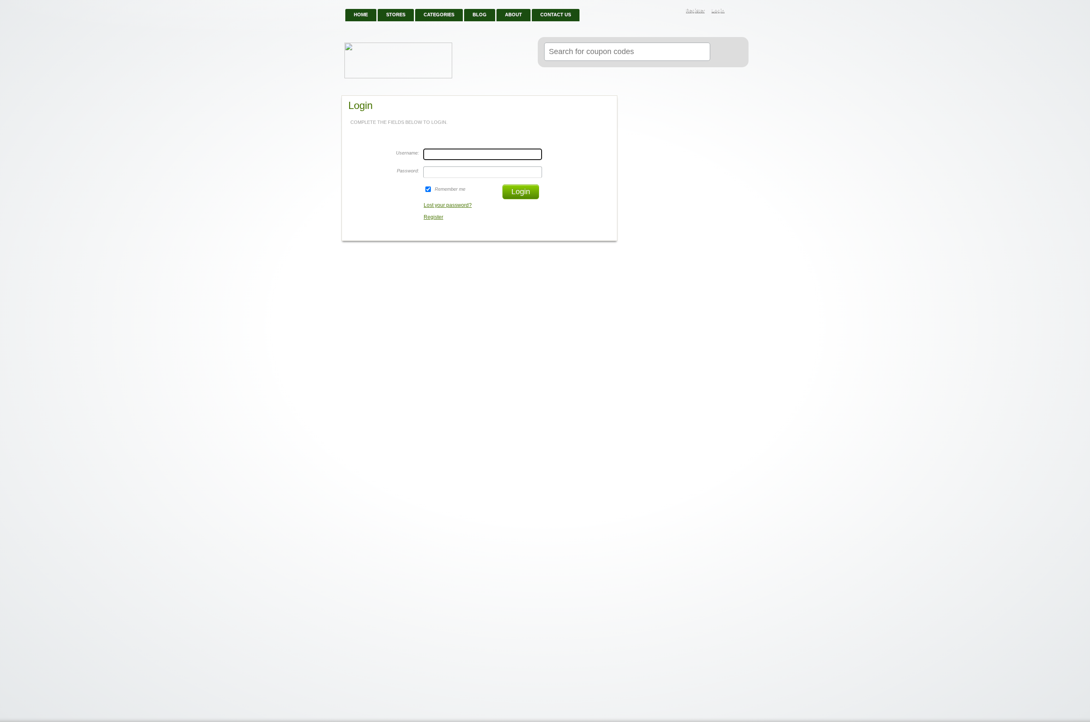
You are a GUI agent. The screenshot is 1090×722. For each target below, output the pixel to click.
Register (695, 10)
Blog (480, 14)
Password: (408, 170)
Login (718, 10)
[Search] (725, 52)
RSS (737, 11)
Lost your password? (448, 205)
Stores (395, 14)
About (513, 14)
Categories (439, 14)
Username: (407, 152)
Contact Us (555, 14)
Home (361, 14)
